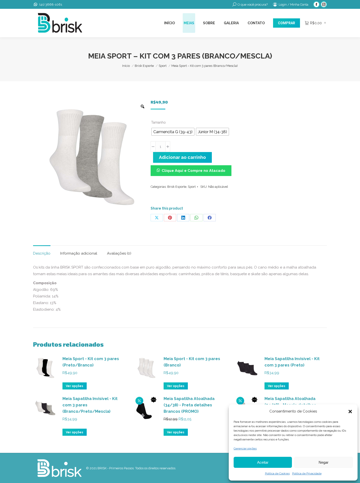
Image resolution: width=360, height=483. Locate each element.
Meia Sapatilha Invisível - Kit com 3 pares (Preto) (292, 361)
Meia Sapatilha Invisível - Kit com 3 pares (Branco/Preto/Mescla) (90, 405)
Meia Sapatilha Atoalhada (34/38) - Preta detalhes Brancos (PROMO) (189, 405)
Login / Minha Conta (293, 4)
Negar (323, 462)
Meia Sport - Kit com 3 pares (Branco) (192, 361)
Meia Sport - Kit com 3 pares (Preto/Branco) (90, 361)
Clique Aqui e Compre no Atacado (193, 170)
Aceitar (262, 462)
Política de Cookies (277, 473)
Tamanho (158, 122)
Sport (192, 186)
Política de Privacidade (307, 473)
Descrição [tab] (41, 253)
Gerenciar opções (245, 448)
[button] (350, 411)
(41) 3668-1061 (50, 4)
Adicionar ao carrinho (182, 157)
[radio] (173, 131)
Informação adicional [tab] (78, 253)
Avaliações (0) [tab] (119, 253)
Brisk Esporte (176, 186)
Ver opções (74, 386)
